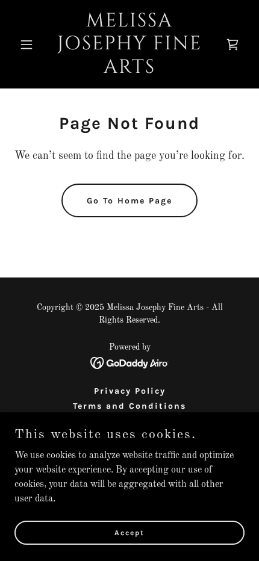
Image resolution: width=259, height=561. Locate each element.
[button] (31, 45)
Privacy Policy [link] (130, 391)
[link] (129, 70)
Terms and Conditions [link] (129, 406)
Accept (129, 532)
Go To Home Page (129, 201)
